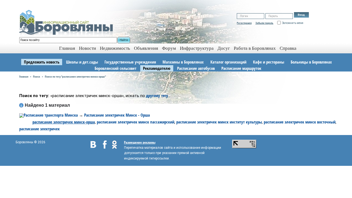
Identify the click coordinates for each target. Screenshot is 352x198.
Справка (288, 48)
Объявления (146, 48)
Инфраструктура (197, 48)
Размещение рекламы (139, 142)
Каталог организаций (228, 62)
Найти (124, 40)
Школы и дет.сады (82, 62)
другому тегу (157, 95)
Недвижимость (115, 48)
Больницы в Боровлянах (311, 62)
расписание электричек (39, 128)
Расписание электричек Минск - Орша (117, 115)
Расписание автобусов (196, 68)
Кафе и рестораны (268, 62)
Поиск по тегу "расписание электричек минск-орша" (75, 76)
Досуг (224, 48)
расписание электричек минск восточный (300, 122)
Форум (169, 48)
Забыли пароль (264, 23)
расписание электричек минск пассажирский (135, 122)
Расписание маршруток (241, 68)
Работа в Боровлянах (255, 48)
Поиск (36, 76)
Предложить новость (41, 62)
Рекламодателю (156, 68)
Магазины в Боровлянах (183, 62)
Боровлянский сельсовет (115, 68)
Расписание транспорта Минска (51, 115)
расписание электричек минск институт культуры (219, 122)
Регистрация (244, 23)
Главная (23, 76)
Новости (87, 48)
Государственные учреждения (130, 62)
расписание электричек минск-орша (63, 122)
